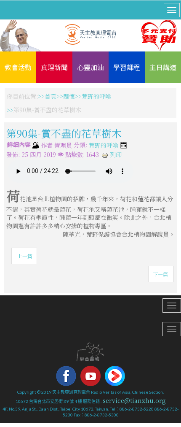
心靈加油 (90, 67)
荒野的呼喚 (96, 96)
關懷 (69, 96)
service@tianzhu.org (134, 400)
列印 (115, 154)
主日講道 (162, 67)
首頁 (50, 96)
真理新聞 (54, 67)
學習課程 (126, 67)
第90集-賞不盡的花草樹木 (64, 133)
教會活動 (18, 67)
